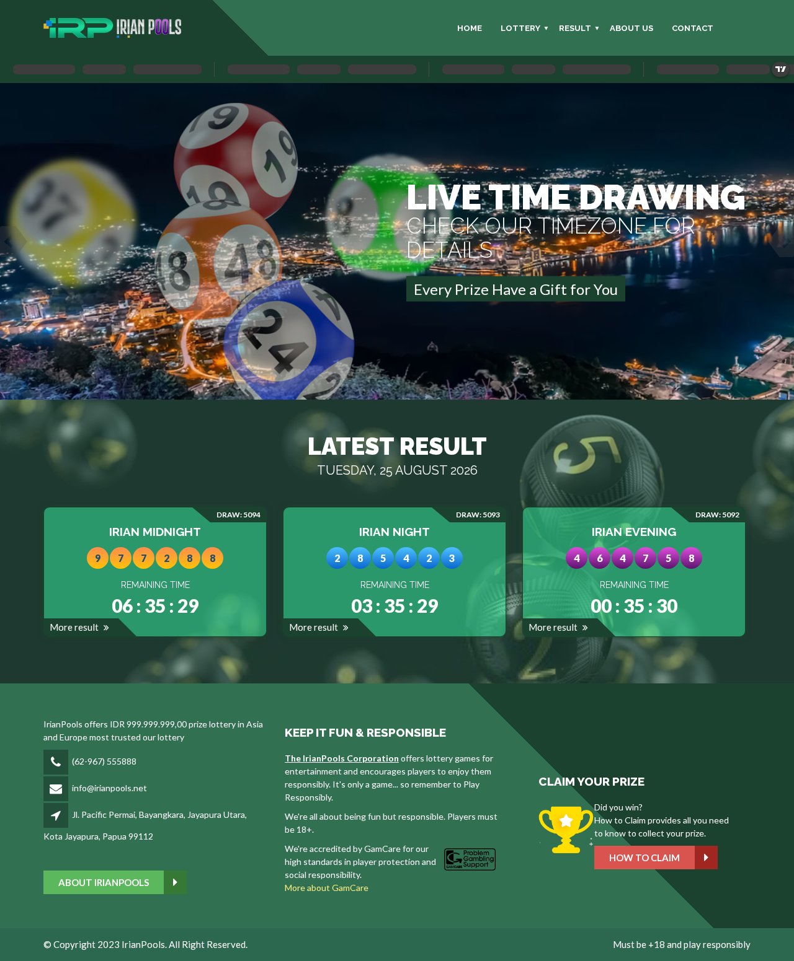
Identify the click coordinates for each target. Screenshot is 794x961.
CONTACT (692, 28)
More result (75, 627)
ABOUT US (631, 28)
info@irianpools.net (109, 788)
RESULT (575, 28)
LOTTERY (520, 28)
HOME (469, 28)
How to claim (644, 857)
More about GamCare (326, 887)
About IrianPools (103, 882)
